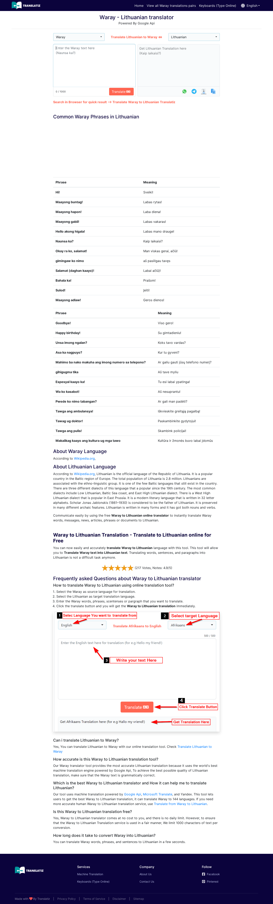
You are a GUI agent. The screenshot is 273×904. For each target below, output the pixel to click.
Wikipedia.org (84, 458)
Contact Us (146, 881)
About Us (145, 874)
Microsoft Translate (157, 794)
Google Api (132, 794)
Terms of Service (94, 898)
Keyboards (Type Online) (217, 6)
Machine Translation (95, 874)
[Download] (203, 91)
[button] (249, 6)
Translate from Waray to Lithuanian (180, 804)
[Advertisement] (32, 92)
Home (139, 6)
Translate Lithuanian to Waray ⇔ (136, 37)
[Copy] (213, 91)
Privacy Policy (66, 898)
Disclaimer (119, 898)
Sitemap (138, 898)
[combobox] (79, 37)
